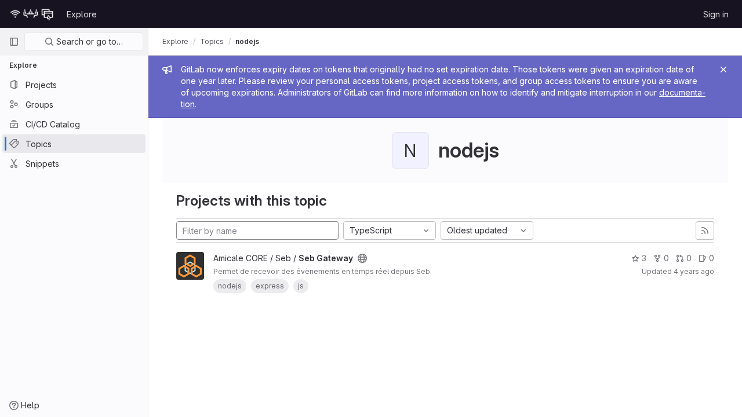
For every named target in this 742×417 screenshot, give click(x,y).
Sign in (716, 14)
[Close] (723, 69)
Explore (82, 14)
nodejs (247, 41)
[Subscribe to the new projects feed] (705, 230)
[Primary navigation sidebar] (14, 41)
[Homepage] (31, 14)
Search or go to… (88, 41)
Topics (212, 41)
